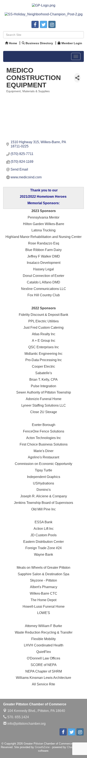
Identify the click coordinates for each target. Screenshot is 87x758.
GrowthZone (42, 747)
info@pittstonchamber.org (26, 723)
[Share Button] (77, 78)
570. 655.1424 (18, 717)
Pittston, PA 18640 (36, 711)
